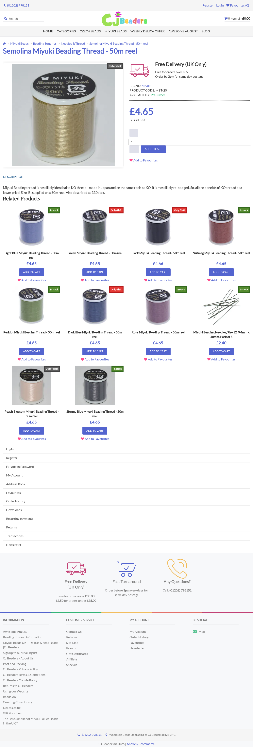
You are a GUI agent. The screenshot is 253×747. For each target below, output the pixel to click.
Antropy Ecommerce (141, 744)
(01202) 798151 (92, 734)
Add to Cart (153, 149)
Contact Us (74, 631)
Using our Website (15, 691)
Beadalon (9, 697)
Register (208, 5)
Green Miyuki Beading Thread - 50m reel (95, 253)
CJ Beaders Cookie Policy (20, 680)
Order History (15, 501)
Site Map (72, 642)
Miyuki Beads (115, 31)
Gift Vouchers (12, 713)
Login (220, 5)
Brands (71, 648)
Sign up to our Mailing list (20, 653)
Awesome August (183, 31)
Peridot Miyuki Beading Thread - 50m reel (31, 332)
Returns (11, 527)
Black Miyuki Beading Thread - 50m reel (158, 253)
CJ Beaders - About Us (18, 658)
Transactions (15, 536)
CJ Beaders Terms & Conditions (24, 674)
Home (48, 31)
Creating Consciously (17, 702)
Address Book (15, 484)
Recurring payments (19, 518)
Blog (206, 31)
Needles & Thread (73, 43)
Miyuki (146, 86)
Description (13, 176)
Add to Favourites (145, 160)
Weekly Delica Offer (147, 31)
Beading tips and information (22, 637)
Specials (71, 665)
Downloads (14, 510)
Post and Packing (14, 664)
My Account (14, 475)
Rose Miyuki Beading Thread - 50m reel (158, 332)
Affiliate (71, 659)
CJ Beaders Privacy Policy (20, 669)
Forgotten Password (20, 466)
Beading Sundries (45, 43)
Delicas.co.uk (12, 707)
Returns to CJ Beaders (18, 686)
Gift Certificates (77, 654)
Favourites (13, 492)
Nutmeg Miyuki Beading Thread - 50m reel (221, 253)
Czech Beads (90, 31)
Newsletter (13, 544)
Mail (202, 631)
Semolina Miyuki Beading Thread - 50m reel (118, 43)
